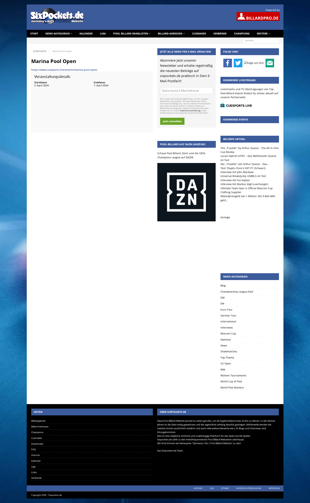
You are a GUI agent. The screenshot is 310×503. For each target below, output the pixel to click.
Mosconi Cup (228, 333)
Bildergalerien (38, 420)
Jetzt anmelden (172, 121)
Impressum (274, 488)
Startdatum (40, 82)
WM (222, 369)
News (223, 345)
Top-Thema (227, 357)
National (225, 339)
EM (222, 303)
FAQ (33, 449)
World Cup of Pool (231, 381)
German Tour (228, 315)
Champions (242, 33)
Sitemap (225, 488)
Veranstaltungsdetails (52, 76)
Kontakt (198, 488)
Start (34, 33)
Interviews (226, 327)
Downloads (37, 443)
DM (222, 297)
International (228, 321)
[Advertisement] (249, 241)
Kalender (86, 33)
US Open (225, 363)
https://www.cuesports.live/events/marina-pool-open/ (64, 69)
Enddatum (99, 82)
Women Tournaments (233, 375)
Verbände (220, 33)
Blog (223, 285)
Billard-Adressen (170, 33)
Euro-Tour (226, 309)
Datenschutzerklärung (190, 110)
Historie (35, 455)
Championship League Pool (236, 291)
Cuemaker (199, 33)
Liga (103, 33)
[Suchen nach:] (261, 40)
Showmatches (228, 351)
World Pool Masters (232, 387)
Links (34, 472)
